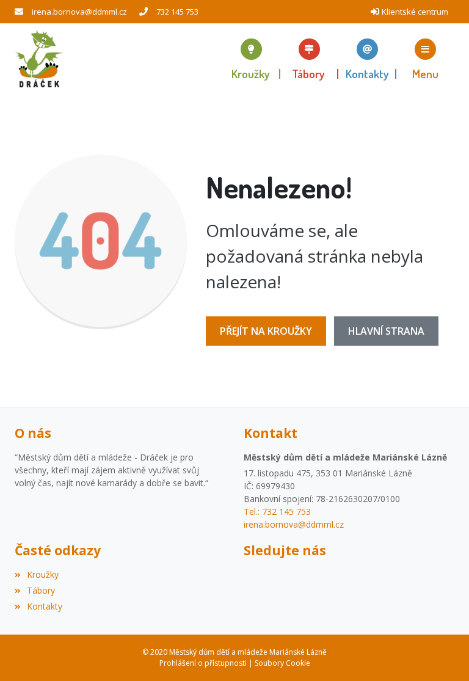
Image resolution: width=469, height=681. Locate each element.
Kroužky (43, 574)
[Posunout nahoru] (441, 653)
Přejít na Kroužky (266, 331)
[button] (425, 58)
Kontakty (44, 606)
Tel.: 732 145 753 (277, 511)
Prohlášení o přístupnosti (203, 663)
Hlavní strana (386, 331)
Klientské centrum (415, 11)
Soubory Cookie (282, 663)
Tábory (41, 590)
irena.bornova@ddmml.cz (79, 11)
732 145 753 (177, 11)
